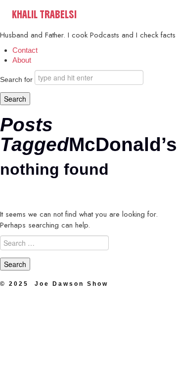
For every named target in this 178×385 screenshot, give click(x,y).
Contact (25, 50)
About (21, 60)
